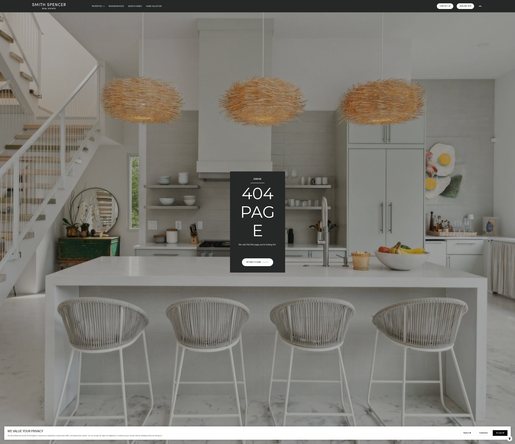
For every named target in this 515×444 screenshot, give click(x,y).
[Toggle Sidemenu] (480, 6)
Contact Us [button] (445, 6)
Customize (483, 433)
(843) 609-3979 (465, 6)
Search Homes (135, 6)
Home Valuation (154, 6)
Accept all (500, 433)
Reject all (467, 433)
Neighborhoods (116, 6)
